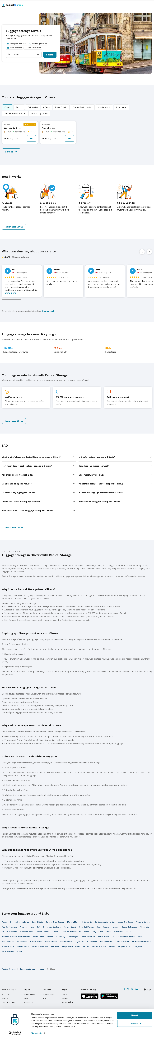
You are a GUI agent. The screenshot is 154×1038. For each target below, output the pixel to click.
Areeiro (116, 927)
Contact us (28, 1002)
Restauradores (66, 941)
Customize (133, 1023)
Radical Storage (8, 969)
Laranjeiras (137, 946)
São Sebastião (8, 941)
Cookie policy (67, 1002)
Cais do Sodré (70, 927)
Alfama (26, 922)
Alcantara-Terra (27, 932)
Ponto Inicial (103, 936)
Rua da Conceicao (9, 927)
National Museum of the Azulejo (45, 946)
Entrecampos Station (141, 941)
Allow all (134, 1015)
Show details (36, 1033)
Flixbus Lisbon (36, 941)
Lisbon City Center (125, 922)
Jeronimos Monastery (56, 936)
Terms (64, 994)
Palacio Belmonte (9, 932)
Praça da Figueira (129, 927)
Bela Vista (118, 932)
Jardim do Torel (37, 927)
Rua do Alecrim (106, 941)
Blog (44, 998)
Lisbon (42, 969)
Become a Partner (9, 1002)
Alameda (24, 927)
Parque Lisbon (124, 946)
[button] (38, 54)
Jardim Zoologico (54, 927)
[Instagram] (132, 989)
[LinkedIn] (136, 989)
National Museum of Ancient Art (16, 936)
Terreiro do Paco (143, 922)
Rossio (4, 922)
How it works (29, 994)
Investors (5, 998)
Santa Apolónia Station (105, 922)
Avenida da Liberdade (71, 932)
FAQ (26, 998)
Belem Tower (38, 936)
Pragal (19, 951)
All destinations (48, 994)
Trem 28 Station (122, 941)
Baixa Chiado (37, 922)
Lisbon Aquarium (88, 936)
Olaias (108, 932)
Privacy (65, 998)
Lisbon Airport (43, 932)
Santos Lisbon (8, 951)
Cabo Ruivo (92, 941)
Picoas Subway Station (93, 932)
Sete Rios (129, 932)
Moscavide (144, 927)
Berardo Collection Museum (94, 946)
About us (5, 994)
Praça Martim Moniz (71, 946)
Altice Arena (22, 941)
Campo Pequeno (103, 927)
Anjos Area (79, 941)
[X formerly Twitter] (128, 989)
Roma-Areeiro (8, 946)
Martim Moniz (73, 922)
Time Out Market (86, 927)
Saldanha (55, 932)
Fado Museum (23, 946)
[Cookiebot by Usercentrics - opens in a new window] (14, 1033)
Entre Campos (51, 941)
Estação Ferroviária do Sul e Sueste (127, 936)
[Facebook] (124, 989)
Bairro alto (15, 922)
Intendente (87, 922)
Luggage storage (27, 969)
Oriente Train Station (55, 922)
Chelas (112, 946)
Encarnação (73, 936)
